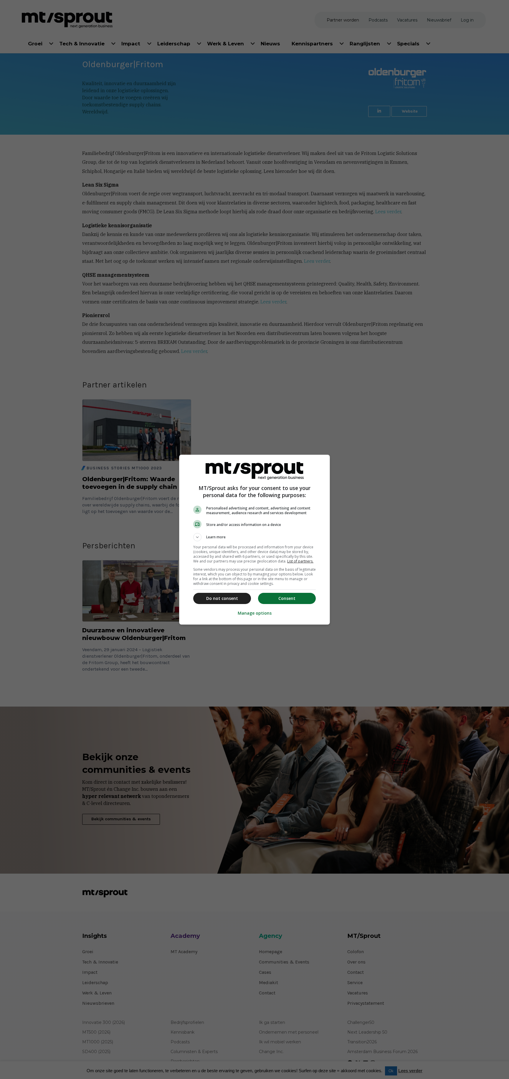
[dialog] (254, 540)
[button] (254, 537)
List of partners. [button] (300, 561)
